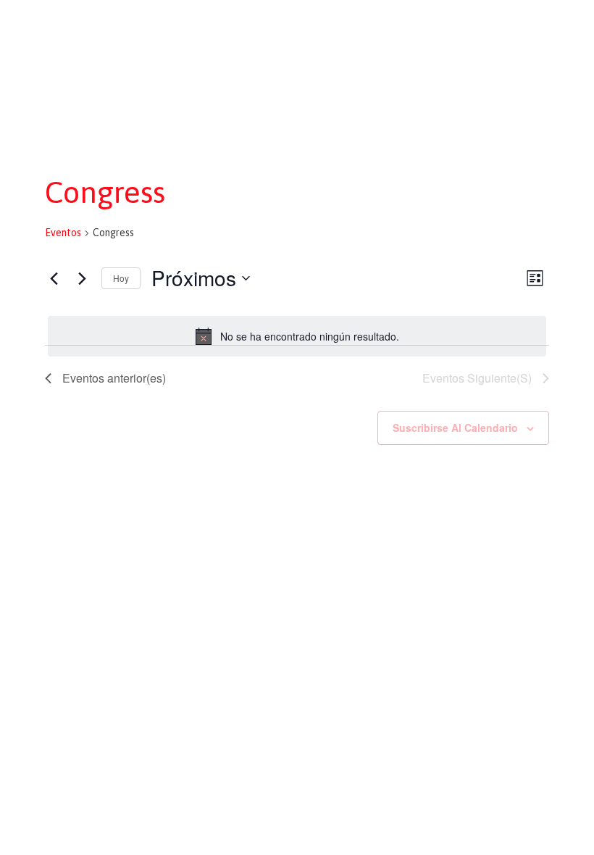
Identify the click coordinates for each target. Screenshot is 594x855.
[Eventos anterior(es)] (53, 278)
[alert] (297, 336)
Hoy (121, 278)
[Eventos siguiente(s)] (82, 278)
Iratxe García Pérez (297, 27)
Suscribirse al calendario (455, 427)
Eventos (63, 232)
